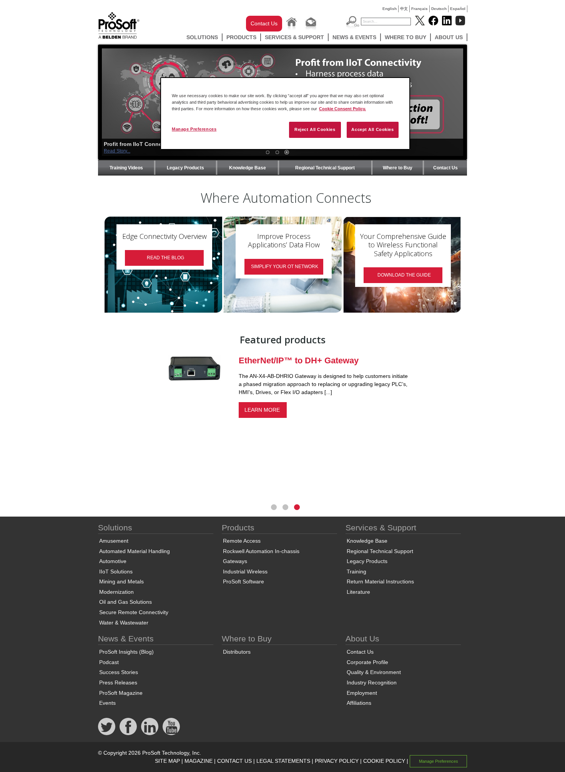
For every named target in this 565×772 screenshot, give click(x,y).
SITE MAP (167, 761)
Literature (358, 592)
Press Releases (118, 682)
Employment (362, 693)
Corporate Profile (367, 662)
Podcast (109, 662)
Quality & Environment (374, 672)
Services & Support (294, 37)
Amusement (113, 541)
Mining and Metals (121, 581)
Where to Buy (405, 37)
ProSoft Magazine (121, 693)
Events (107, 703)
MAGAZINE (198, 761)
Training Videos (126, 168)
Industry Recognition (372, 682)
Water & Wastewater (123, 623)
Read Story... (117, 151)
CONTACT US (234, 761)
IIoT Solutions (116, 571)
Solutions (202, 37)
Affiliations (359, 703)
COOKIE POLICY (384, 761)
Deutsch (439, 9)
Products (241, 37)
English (389, 9)
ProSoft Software (243, 581)
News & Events (354, 37)
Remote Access (242, 541)
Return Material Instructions (380, 581)
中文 (404, 9)
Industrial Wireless (245, 571)
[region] (285, 113)
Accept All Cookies (372, 129)
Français (419, 9)
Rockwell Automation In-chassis (261, 551)
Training (356, 571)
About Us (449, 37)
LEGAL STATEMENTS (283, 761)
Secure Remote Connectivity (133, 612)
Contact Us (264, 23)
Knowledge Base (247, 168)
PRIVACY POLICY (337, 761)
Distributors (237, 652)
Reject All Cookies (314, 129)
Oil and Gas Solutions (125, 602)
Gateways (235, 561)
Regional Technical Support (325, 168)
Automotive (112, 561)
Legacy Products (185, 168)
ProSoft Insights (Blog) (126, 652)
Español (457, 9)
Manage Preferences (194, 129)
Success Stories (118, 672)
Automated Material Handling (134, 551)
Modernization (116, 592)
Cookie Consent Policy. (342, 108)
